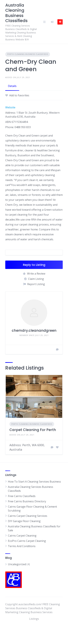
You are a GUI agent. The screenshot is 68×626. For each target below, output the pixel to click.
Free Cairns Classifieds (21, 496)
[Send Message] (57, 349)
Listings (34, 619)
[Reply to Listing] (52, 447)
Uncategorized (17, 564)
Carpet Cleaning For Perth (32, 429)
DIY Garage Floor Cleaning (24, 521)
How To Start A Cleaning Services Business (34, 481)
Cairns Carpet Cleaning (22, 535)
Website (10, 107)
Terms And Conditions (21, 546)
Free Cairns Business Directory (27, 501)
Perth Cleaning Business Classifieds (27, 54)
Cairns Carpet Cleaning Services (27, 516)
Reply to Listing (34, 265)
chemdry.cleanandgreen (34, 330)
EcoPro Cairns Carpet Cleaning (27, 541)
